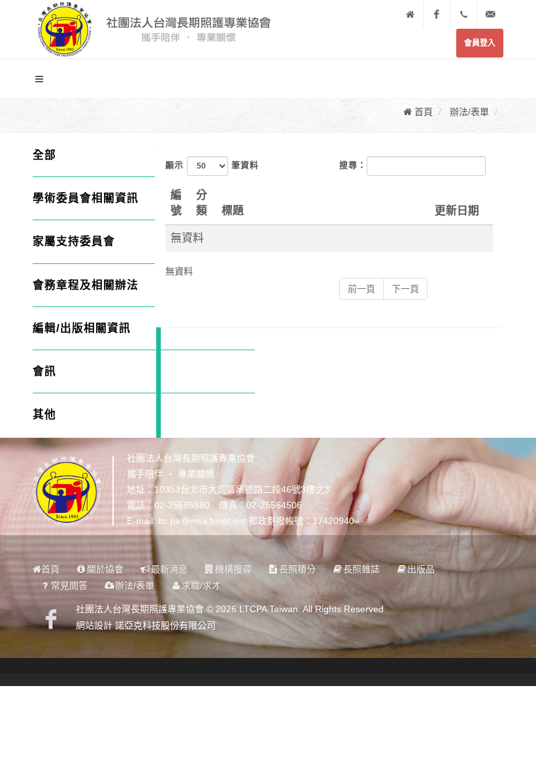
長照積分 (297, 569)
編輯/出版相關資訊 (82, 328)
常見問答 (69, 585)
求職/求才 (201, 585)
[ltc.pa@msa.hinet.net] (490, 14)
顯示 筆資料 (212, 165)
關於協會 (105, 569)
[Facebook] (437, 14)
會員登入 (479, 43)
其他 (44, 414)
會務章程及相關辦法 (86, 285)
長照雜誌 (361, 569)
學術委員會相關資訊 (86, 198)
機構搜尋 (233, 569)
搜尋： (353, 165)
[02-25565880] (463, 14)
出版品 (421, 569)
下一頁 (405, 289)
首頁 (50, 569)
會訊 (44, 371)
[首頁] (410, 14)
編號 (176, 203)
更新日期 (457, 211)
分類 (201, 203)
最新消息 (169, 569)
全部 (44, 155)
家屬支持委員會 (74, 241)
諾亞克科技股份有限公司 (165, 625)
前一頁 (361, 289)
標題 (233, 211)
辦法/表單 (134, 585)
